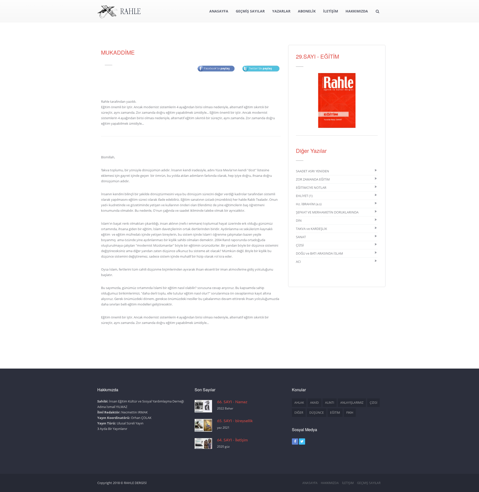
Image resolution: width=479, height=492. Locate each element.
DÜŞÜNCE (316, 412)
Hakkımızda (330, 483)
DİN (299, 220)
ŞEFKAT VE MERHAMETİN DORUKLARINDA (327, 212)
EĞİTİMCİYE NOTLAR (311, 187)
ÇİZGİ (300, 245)
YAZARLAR (281, 11)
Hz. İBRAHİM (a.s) (309, 204)
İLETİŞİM (330, 11)
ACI (298, 261)
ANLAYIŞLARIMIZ (351, 402)
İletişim (348, 483)
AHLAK (299, 402)
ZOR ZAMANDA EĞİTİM (313, 179)
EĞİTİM (335, 412)
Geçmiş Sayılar (368, 483)
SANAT (301, 237)
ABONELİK (307, 11)
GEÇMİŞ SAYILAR (250, 11)
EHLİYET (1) (304, 196)
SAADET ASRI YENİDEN (312, 171)
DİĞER (298, 412)
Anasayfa (310, 483)
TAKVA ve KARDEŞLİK (311, 228)
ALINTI (329, 402)
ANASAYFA (218, 11)
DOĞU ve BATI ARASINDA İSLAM (319, 253)
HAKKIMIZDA (357, 11)
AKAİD (314, 402)
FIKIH (349, 412)
